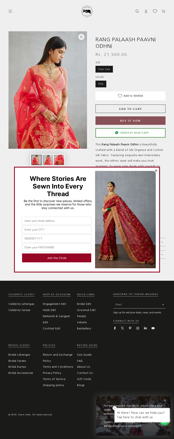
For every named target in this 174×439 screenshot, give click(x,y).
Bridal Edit (84, 304)
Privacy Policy (52, 373)
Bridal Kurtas (17, 366)
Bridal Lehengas (19, 354)
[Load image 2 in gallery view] (48, 160)
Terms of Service (54, 379)
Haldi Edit (49, 310)
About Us (83, 366)
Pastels (81, 316)
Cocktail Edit (51, 328)
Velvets (82, 322)
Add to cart (130, 109)
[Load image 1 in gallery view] (36, 160)
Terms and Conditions (58, 366)
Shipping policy (53, 385)
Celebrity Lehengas (21, 304)
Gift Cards (84, 379)
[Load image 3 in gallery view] (59, 160)
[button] (137, 11)
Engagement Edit (54, 304)
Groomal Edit (86, 310)
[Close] (165, 400)
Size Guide (84, 354)
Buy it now (130, 120)
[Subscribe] (164, 304)
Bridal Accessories (20, 373)
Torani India (24, 415)
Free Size (104, 69)
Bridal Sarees (17, 360)
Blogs (80, 385)
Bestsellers (84, 328)
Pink (101, 84)
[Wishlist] (155, 11)
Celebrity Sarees (19, 310)
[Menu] (10, 11)
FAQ (80, 360)
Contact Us (85, 373)
